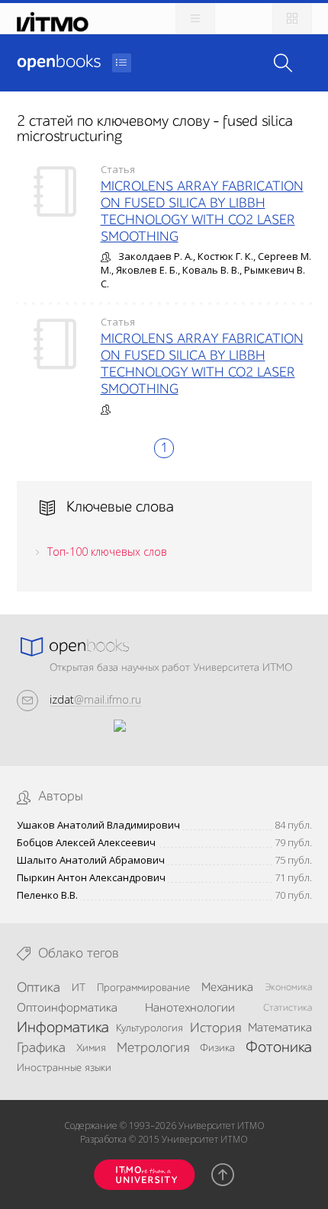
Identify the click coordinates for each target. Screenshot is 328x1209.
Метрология (153, 1048)
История (215, 1028)
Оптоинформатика (67, 1008)
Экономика (288, 988)
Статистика (287, 1008)
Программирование (143, 988)
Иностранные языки (64, 1068)
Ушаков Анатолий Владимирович (98, 825)
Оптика (38, 988)
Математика (280, 1028)
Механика (227, 988)
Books (59, 62)
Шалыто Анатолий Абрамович (91, 860)
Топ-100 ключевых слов (107, 551)
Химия (91, 1048)
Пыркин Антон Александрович (91, 878)
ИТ (78, 988)
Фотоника (279, 1048)
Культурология (149, 1028)
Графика (41, 1048)
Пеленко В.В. (47, 895)
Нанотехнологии (190, 1008)
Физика (217, 1048)
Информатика (63, 1028)
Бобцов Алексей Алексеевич (86, 843)
